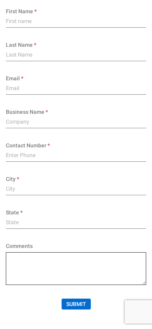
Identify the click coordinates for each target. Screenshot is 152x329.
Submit (76, 304)
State (12, 212)
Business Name (25, 112)
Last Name (19, 45)
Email (13, 78)
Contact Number (26, 145)
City (11, 179)
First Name (19, 11)
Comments (19, 246)
